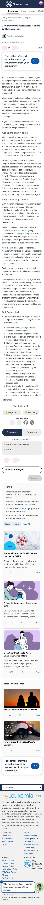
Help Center (7, 842)
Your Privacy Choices (9, 873)
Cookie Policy (8, 866)
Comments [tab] (12, 432)
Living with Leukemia (11, 17)
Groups (32, 11)
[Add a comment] (14, 48)
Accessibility (29, 847)
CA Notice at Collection (8, 879)
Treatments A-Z (9, 839)
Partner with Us (31, 850)
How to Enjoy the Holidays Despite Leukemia (19, 743)
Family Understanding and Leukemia (20, 710)
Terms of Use (8, 860)
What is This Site (31, 836)
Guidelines (28, 842)
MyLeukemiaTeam (21, 4)
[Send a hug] (15, 460)
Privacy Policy (8, 863)
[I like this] (4, 48)
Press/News (29, 853)
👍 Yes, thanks (12, 412)
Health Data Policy (10, 869)
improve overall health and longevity (17, 230)
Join (41, 6)
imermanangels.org (18, 327)
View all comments (21, 439)
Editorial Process (31, 845)
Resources (13, 11)
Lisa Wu (20, 36)
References (7, 400)
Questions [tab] (32, 432)
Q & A (23, 11)
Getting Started (31, 839)
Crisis (4, 845)
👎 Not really (31, 412)
